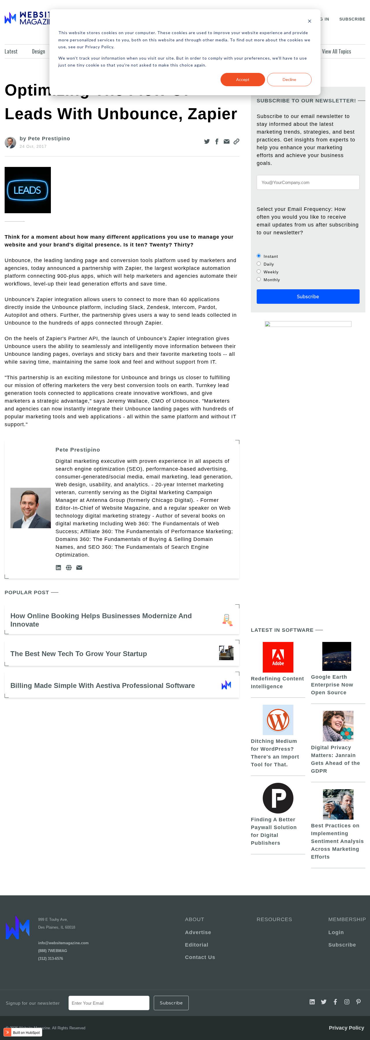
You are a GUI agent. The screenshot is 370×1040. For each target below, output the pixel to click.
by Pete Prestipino (45, 138)
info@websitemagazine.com (63, 943)
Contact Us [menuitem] (200, 957)
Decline (289, 79)
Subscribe (352, 19)
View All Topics (336, 51)
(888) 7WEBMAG (52, 951)
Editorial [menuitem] (196, 945)
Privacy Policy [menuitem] (346, 1028)
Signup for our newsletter (33, 1003)
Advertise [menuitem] (198, 932)
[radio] (308, 256)
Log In (321, 19)
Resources (274, 919)
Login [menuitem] (336, 932)
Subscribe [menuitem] (342, 945)
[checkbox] (308, 268)
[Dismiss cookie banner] (310, 21)
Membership (346, 919)
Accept (242, 79)
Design (38, 51)
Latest (11, 51)
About (194, 919)
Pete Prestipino (78, 450)
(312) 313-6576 (50, 958)
